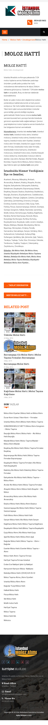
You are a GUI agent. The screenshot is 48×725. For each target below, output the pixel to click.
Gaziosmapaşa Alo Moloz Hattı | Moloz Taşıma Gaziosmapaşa (22, 509)
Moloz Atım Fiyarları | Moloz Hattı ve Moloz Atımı (23, 413)
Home (4, 40)
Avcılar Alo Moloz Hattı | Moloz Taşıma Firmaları (23, 485)
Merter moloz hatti (17, 295)
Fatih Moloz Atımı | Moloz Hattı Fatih (18, 515)
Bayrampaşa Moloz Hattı (16, 364)
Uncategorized (28, 40)
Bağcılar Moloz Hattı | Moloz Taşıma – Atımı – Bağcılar (22, 542)
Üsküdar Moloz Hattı (14, 335)
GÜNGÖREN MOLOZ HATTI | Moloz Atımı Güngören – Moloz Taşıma (24, 427)
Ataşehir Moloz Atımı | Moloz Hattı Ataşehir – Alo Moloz (23, 490)
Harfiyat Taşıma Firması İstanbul (17, 560)
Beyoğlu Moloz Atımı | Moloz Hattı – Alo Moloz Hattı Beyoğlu (22, 435)
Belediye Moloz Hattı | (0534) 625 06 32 (19, 573)
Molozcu (7, 620)
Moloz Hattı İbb (10, 616)
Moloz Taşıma (9, 612)
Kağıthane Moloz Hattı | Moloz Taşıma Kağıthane (23, 524)
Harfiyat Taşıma (10, 607)
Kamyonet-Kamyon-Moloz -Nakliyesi (18, 569)
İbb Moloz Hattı (10, 599)
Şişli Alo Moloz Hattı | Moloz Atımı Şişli (19, 537)
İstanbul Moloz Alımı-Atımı (14, 582)
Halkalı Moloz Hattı (11, 590)
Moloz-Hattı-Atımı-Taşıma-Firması (17, 556)
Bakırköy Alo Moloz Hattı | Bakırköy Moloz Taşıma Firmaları (23, 471)
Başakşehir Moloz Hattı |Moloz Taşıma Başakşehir (24, 528)
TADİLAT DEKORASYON (17, 285)
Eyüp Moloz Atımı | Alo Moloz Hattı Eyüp (20, 533)
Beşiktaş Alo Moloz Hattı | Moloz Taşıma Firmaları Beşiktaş (23, 449)
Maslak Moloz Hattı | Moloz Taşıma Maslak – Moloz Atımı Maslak (21, 442)
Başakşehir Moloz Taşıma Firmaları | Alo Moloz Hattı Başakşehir (22, 464)
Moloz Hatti (15, 65)
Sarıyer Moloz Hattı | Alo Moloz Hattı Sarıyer (21, 520)
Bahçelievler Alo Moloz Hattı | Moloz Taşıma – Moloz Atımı (22, 479)
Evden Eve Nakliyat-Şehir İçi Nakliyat (18, 564)
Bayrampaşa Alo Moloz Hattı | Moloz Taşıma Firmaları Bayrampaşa (21, 457)
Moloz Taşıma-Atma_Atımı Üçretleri (18, 577)
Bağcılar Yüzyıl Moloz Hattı (14, 586)
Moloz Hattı (15, 40)
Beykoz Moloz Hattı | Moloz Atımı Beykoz (20, 504)
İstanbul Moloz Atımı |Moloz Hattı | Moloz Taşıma (23, 422)
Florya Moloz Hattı (11, 595)
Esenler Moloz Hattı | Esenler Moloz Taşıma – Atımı (22, 550)
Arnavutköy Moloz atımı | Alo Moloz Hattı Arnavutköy (20, 497)
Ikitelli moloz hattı (11, 603)
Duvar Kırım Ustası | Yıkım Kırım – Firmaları (21, 418)
